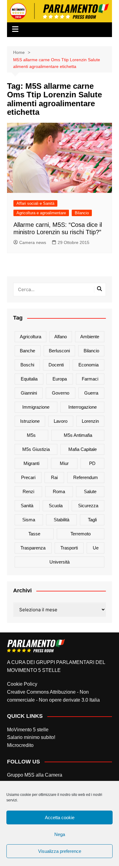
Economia (88, 364)
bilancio (91, 350)
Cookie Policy (22, 684)
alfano (60, 336)
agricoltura (30, 336)
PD (92, 463)
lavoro (60, 421)
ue (96, 547)
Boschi (27, 364)
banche (27, 350)
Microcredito (20, 745)
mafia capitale (82, 449)
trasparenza (32, 547)
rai (54, 477)
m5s (31, 435)
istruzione (30, 421)
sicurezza (88, 505)
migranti (31, 463)
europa (59, 378)
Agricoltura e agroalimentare (41, 213)
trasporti (69, 547)
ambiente (89, 336)
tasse (34, 533)
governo (60, 393)
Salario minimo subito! (31, 737)
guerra (91, 393)
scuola (56, 505)
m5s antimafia (78, 435)
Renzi (28, 491)
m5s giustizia (36, 449)
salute (90, 491)
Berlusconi (59, 350)
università (59, 561)
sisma (28, 519)
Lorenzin (90, 421)
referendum (85, 477)
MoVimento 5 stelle (28, 729)
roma (59, 491)
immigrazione (35, 407)
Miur (64, 463)
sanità (27, 505)
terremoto (80, 533)
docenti (56, 364)
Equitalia (29, 378)
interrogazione (82, 407)
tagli (92, 519)
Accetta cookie (59, 817)
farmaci (90, 378)
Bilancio (82, 213)
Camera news (32, 242)
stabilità (61, 519)
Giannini (29, 393)
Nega (59, 834)
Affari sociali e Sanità (35, 203)
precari (28, 477)
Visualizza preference (59, 851)
